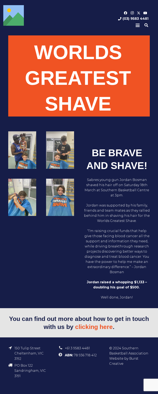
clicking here (94, 326)
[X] (138, 13)
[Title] (13, 15)
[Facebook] (125, 13)
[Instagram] (132, 13)
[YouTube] (145, 13)
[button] (137, 25)
